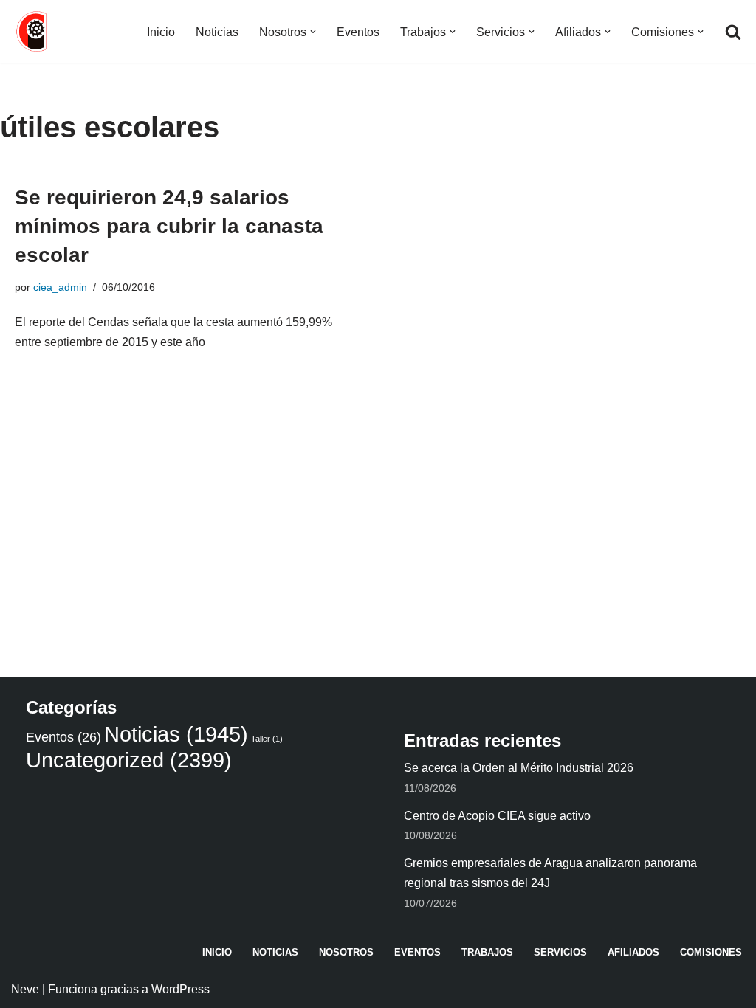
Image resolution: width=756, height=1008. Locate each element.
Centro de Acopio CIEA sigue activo (497, 815)
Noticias (217, 32)
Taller (267, 738)
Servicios (560, 952)
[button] (313, 32)
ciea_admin (60, 287)
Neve (25, 989)
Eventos (358, 32)
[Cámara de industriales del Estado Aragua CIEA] (33, 32)
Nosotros (346, 952)
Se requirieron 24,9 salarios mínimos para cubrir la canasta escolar (169, 226)
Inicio (161, 32)
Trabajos (487, 952)
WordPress (180, 989)
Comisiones (711, 952)
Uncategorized (129, 760)
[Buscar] (733, 32)
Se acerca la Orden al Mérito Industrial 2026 (518, 768)
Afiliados (633, 952)
